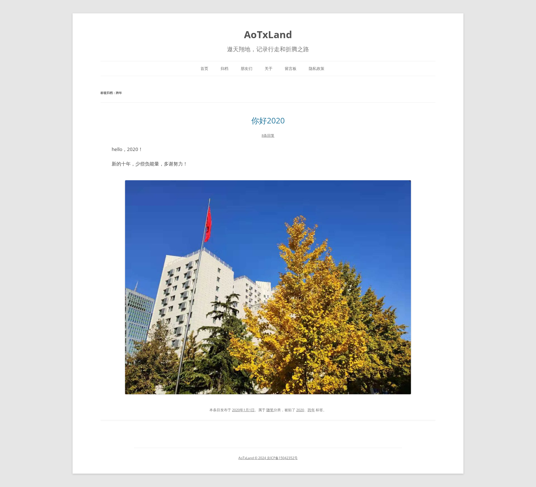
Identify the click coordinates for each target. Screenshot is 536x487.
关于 (268, 68)
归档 (224, 68)
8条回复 (268, 135)
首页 (204, 68)
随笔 (270, 409)
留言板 (290, 68)
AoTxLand (268, 34)
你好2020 (268, 120)
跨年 (311, 409)
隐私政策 (316, 68)
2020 (300, 409)
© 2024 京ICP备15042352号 (276, 458)
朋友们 (246, 68)
